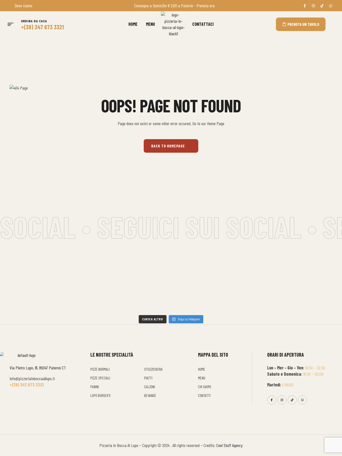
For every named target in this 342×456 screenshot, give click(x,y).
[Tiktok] (292, 399)
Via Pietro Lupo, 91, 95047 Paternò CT (38, 367)
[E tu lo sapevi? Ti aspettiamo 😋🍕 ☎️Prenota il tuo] (283, 276)
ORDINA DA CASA (34, 21)
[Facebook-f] (271, 399)
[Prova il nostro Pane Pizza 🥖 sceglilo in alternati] (202, 280)
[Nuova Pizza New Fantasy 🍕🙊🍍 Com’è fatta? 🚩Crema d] (40, 280)
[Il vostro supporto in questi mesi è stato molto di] (121, 283)
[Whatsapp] (302, 399)
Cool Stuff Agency (229, 445)
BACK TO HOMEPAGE (168, 145)
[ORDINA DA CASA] (24, 14)
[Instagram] (281, 399)
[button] (331, 24)
